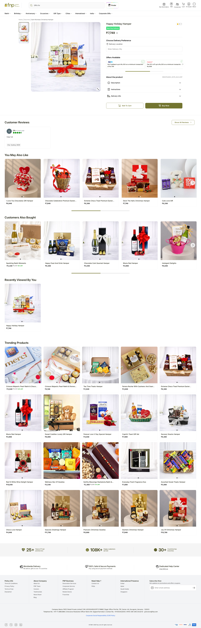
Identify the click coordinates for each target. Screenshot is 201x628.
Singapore (124, 592)
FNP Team (37, 586)
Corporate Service (69, 586)
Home (21, 20)
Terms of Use (9, 589)
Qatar (122, 586)
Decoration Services (69, 583)
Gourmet (27, 20)
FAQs (93, 586)
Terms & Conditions (11, 583)
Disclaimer (8, 592)
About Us (37, 583)
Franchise (66, 594)
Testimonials (38, 592)
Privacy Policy (9, 586)
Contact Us (95, 583)
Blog (35, 597)
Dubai (122, 583)
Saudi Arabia (125, 589)
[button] (8, 13)
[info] (117, 33)
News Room (38, 594)
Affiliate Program (68, 589)
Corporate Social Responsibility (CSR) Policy (100, 615)
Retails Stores (67, 592)
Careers (36, 589)
